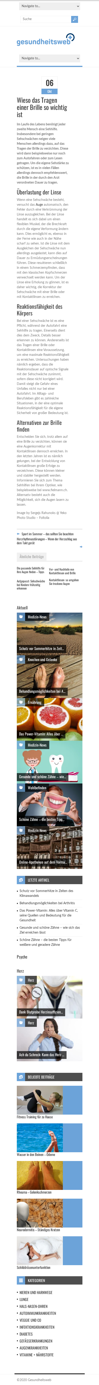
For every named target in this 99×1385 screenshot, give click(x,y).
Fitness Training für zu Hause (35, 1116)
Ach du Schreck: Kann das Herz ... (41, 1054)
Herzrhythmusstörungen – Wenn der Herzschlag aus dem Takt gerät (47, 540)
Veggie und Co (30, 1320)
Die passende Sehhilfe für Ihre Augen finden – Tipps (30, 570)
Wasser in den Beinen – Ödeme (36, 1154)
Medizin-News (37, 617)
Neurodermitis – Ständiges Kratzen (38, 1229)
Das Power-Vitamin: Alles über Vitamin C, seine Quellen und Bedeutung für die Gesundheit (49, 915)
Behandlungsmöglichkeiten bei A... (42, 691)
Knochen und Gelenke (42, 659)
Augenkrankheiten (34, 1348)
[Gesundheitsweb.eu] (46, 45)
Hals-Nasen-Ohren (33, 1306)
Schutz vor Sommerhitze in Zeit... (41, 648)
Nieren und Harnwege (36, 1292)
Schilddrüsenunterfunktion (33, 1267)
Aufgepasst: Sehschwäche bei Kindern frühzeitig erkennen (31, 584)
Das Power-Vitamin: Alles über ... (41, 734)
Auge (39, 204)
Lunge (24, 1299)
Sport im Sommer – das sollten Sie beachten (47, 533)
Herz (31, 980)
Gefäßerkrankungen (36, 1341)
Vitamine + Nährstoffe (37, 1355)
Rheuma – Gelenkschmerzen (34, 1191)
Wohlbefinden (37, 787)
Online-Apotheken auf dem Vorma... (43, 862)
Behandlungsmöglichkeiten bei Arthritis (47, 903)
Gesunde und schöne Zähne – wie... (42, 776)
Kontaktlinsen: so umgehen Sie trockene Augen (64, 582)
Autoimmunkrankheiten (38, 1313)
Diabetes (26, 1334)
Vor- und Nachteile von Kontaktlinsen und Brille (62, 571)
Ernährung (34, 702)
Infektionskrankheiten (37, 1327)
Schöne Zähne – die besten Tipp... (41, 819)
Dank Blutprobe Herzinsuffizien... (41, 1012)
